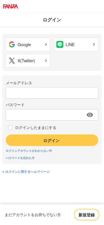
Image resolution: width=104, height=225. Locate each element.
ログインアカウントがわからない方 (29, 151)
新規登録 (87, 214)
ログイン (51, 140)
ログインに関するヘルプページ (27, 171)
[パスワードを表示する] (89, 114)
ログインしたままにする (35, 127)
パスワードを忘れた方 (20, 158)
